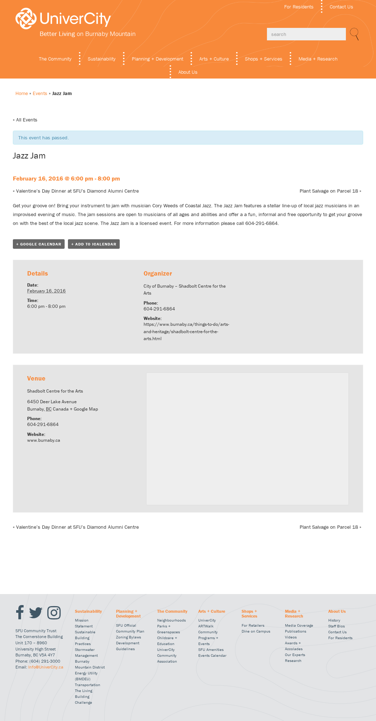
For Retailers (253, 625)
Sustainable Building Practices (85, 637)
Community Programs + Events (208, 637)
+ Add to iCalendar (93, 244)
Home (21, 93)
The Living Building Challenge (83, 696)
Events (40, 93)
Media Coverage (299, 625)
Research (293, 660)
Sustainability (102, 58)
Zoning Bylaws (128, 637)
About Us (188, 72)
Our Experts (295, 654)
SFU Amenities (211, 649)
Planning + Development (157, 58)
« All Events (25, 119)
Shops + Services (263, 58)
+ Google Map (84, 409)
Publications (295, 631)
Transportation (87, 684)
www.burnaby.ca (43, 440)
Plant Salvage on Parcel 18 (330, 190)
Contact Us (341, 6)
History (334, 620)
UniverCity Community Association (167, 655)
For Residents (299, 6)
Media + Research (318, 58)
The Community (55, 58)
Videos (291, 637)
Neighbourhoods (171, 620)
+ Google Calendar (38, 244)
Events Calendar (212, 655)
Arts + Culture (214, 58)
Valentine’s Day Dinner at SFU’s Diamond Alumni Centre (76, 190)
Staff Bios (336, 626)
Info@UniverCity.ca (45, 667)
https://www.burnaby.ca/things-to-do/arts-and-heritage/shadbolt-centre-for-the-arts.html (186, 331)
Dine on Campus (256, 631)
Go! (353, 34)
